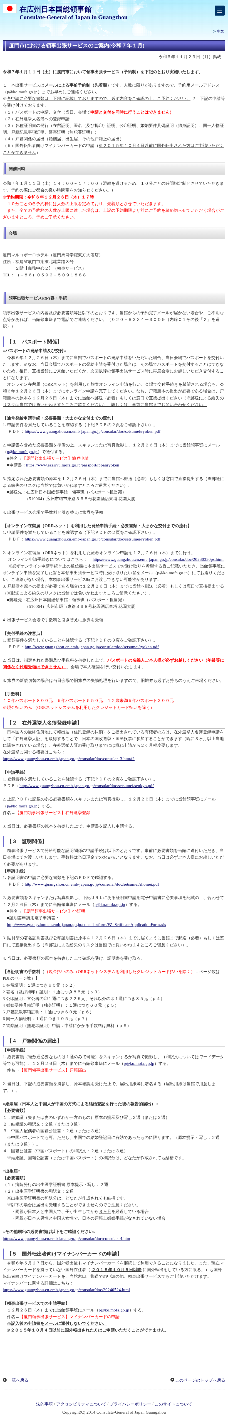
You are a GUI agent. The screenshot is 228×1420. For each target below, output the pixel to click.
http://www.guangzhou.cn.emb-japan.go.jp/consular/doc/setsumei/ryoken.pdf (92, 647)
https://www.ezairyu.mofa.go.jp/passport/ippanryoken (72, 465)
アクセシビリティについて (81, 1404)
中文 (220, 31)
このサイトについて (173, 1404)
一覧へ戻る (18, 1380)
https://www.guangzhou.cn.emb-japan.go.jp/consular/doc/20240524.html (66, 1290)
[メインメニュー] (220, 11)
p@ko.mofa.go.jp (22, 451)
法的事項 (44, 1404)
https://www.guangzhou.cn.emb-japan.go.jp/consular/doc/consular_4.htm (66, 1238)
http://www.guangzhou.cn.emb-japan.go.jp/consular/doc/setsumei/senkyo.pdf (86, 785)
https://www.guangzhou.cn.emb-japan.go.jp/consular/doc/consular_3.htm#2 (69, 758)
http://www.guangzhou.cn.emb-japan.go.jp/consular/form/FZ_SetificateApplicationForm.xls (86, 924)
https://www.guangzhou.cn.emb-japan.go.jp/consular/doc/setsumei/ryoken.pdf (92, 431)
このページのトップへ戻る (200, 1380)
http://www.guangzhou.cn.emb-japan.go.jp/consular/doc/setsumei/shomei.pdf (92, 884)
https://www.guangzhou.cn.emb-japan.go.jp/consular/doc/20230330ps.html (158, 559)
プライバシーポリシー (130, 1404)
